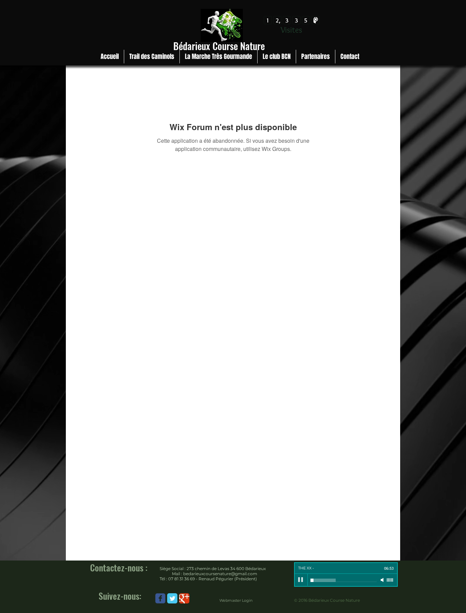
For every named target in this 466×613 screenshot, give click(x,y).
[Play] (301, 580)
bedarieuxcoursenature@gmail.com (220, 573)
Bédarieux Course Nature (219, 46)
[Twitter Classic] (172, 598)
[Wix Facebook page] (160, 598)
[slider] (390, 580)
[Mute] (382, 580)
